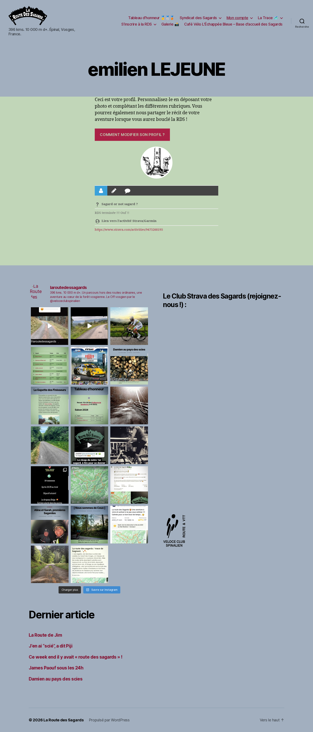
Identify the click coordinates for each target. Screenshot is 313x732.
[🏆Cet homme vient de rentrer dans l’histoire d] (129, 326)
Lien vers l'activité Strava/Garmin (129, 221)
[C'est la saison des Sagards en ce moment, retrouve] (50, 524)
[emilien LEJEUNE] (156, 163)
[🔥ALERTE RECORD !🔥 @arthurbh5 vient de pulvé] (89, 485)
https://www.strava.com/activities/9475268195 (129, 230)
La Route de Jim (45, 635)
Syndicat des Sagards (198, 18)
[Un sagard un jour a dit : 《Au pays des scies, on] (129, 366)
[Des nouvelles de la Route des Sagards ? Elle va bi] (50, 564)
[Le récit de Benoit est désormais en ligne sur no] (89, 524)
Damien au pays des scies (55, 679)
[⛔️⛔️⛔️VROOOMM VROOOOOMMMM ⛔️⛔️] (89, 366)
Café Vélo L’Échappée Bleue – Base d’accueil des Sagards (233, 24)
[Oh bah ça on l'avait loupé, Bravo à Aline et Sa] (129, 524)
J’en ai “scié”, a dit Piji (50, 646)
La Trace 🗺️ (268, 18)
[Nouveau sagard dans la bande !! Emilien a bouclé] (89, 564)
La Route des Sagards (63, 720)
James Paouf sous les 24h (56, 668)
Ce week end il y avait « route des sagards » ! (75, 657)
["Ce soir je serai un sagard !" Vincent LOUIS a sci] (129, 445)
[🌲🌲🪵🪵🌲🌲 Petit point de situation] (50, 366)
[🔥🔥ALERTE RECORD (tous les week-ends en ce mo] (50, 485)
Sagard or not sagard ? (120, 204)
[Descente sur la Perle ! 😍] (89, 326)
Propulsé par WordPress (109, 720)
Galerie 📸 (170, 24)
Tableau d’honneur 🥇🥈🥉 (151, 18)
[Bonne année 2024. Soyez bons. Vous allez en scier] (50, 445)
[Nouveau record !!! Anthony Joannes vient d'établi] (129, 485)
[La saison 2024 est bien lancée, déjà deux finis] (89, 405)
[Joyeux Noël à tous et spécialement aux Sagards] (89, 445)
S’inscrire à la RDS (136, 24)
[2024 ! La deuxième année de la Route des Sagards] (129, 405)
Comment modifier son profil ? (132, 135)
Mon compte (237, 18)
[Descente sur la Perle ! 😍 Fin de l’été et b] (50, 326)
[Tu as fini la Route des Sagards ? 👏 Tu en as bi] (50, 405)
